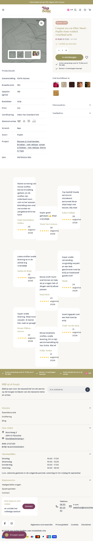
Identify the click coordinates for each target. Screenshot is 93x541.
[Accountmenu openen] (80, 9)
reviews (59, 2)
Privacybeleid (62, 525)
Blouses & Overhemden (28, 141)
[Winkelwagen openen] (89, 9)
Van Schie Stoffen (18, 531)
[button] (86, 57)
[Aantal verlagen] (58, 50)
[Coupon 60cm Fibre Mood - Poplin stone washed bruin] (87, 85)
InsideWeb (37, 531)
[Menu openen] (3, 9)
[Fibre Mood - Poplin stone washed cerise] (56, 85)
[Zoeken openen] (75, 9)
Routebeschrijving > (15, 438)
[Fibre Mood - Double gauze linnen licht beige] (63, 85)
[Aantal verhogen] (66, 50)
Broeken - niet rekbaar (27, 144)
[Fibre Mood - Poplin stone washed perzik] (79, 85)
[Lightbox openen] (41, 23)
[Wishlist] (85, 9)
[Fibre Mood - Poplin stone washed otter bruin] (56, 93)
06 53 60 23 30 (62, 507)
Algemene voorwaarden (42, 525)
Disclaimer (86, 525)
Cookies (74, 525)
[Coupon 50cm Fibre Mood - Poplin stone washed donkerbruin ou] (71, 85)
